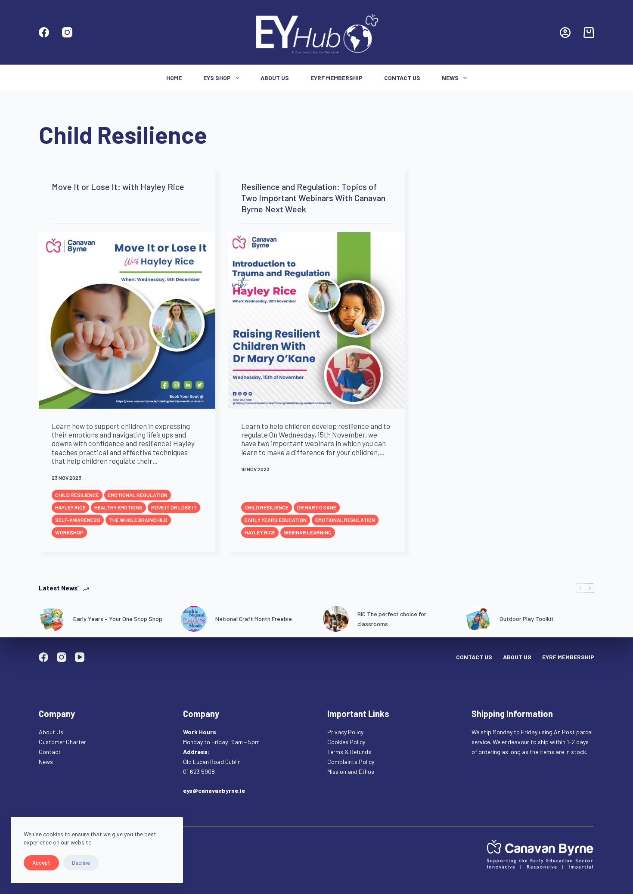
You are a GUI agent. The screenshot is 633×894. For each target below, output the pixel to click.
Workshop (69, 532)
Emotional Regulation (138, 495)
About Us (275, 77)
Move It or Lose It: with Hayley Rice (118, 186)
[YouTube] (79, 657)
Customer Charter (62, 741)
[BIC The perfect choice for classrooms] (336, 619)
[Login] (565, 32)
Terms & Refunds (349, 751)
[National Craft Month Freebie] (194, 619)
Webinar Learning (308, 532)
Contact (50, 751)
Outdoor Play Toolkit (527, 618)
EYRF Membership (336, 77)
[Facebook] (44, 32)
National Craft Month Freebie (253, 618)
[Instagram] (67, 32)
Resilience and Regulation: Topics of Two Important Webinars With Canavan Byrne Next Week (313, 197)
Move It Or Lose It (174, 507)
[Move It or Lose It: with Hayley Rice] (127, 320)
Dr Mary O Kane (316, 507)
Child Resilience (77, 495)
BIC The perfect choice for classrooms (391, 618)
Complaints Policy (350, 761)
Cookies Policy (346, 741)
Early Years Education (276, 520)
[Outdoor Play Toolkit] (478, 619)
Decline (81, 862)
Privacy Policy (345, 732)
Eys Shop (217, 77)
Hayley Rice (70, 507)
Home (174, 77)
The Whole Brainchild (138, 520)
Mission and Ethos (350, 771)
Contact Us (402, 77)
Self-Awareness (77, 520)
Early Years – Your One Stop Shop (117, 618)
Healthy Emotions (118, 507)
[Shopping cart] (588, 32)
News (450, 77)
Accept (41, 862)
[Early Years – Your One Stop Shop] (52, 619)
